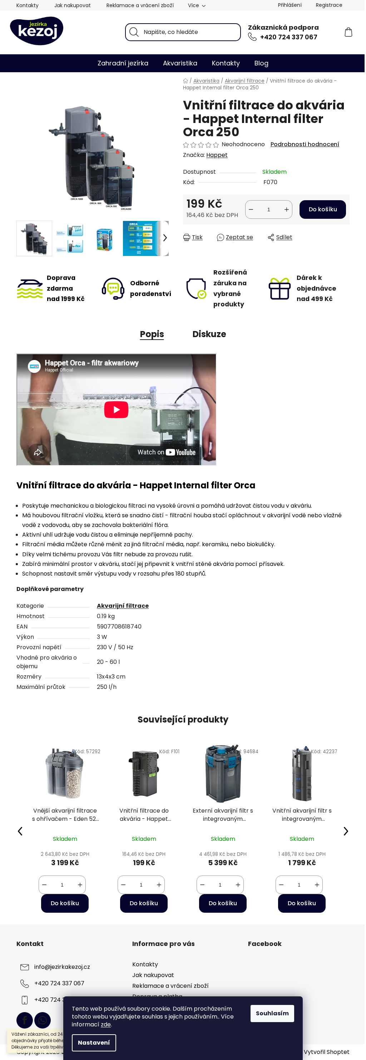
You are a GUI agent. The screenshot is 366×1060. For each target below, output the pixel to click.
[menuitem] (122, 63)
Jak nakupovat (72, 5)
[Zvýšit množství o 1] (286, 209)
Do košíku (323, 209)
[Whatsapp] (42, 1020)
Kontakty (27, 5)
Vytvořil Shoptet (327, 1052)
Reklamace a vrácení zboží (140, 5)
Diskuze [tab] (209, 334)
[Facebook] (24, 1020)
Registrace (329, 5)
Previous (20, 831)
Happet (217, 155)
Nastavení (94, 1043)
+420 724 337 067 (288, 37)
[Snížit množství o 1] (251, 209)
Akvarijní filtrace (123, 606)
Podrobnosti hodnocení (305, 144)
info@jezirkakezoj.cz (62, 967)
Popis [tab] (152, 334)
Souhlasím (272, 1013)
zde (106, 1024)
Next (346, 831)
